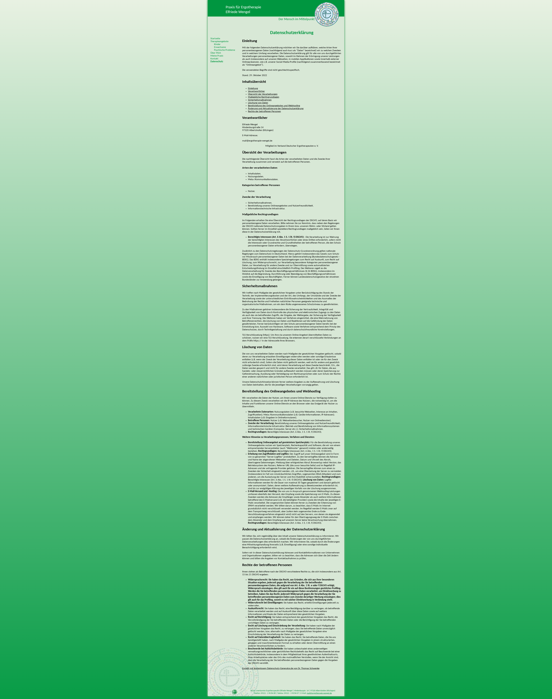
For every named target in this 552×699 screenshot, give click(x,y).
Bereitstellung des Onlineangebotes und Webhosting (274, 106)
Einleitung (253, 88)
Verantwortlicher (256, 91)
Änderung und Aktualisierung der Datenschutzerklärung (275, 109)
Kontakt (214, 59)
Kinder (217, 44)
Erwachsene (220, 47)
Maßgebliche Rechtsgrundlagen (263, 97)
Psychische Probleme (224, 50)
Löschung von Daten (258, 103)
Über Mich (215, 53)
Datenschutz (216, 62)
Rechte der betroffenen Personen (264, 111)
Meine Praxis (216, 56)
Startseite (215, 39)
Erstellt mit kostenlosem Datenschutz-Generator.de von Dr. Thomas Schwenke (280, 668)
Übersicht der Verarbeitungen (262, 94)
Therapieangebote (219, 41)
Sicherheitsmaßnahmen (260, 100)
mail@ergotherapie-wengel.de (319, 693)
